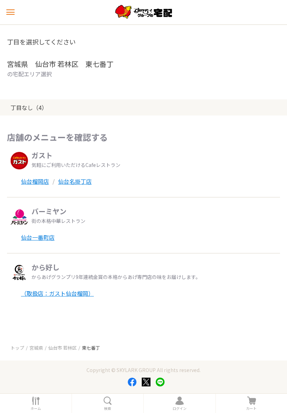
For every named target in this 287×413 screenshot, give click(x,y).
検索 (107, 408)
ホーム (35, 408)
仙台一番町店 (38, 237)
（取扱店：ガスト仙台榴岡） (57, 293)
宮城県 (36, 347)
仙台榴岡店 (35, 181)
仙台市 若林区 (62, 347)
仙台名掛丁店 (75, 181)
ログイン (180, 408)
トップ (17, 347)
